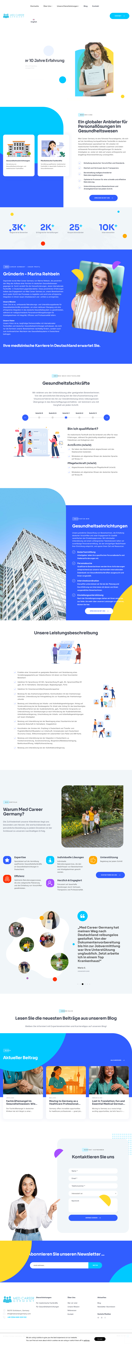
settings (87, 1340)
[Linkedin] (101, 1317)
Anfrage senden (91, 1218)
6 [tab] (89, 984)
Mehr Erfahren (34, 77)
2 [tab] (80, 984)
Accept (99, 1339)
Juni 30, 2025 (10, 1097)
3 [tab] (82, 984)
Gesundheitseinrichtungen (18, 161)
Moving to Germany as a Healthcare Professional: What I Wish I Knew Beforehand (64, 1105)
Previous (25, 418)
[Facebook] (98, 1317)
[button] (119, 16)
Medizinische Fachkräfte (51, 161)
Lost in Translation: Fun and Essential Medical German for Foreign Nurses (108, 1104)
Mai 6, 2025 (52, 1097)
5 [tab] (87, 984)
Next (107, 418)
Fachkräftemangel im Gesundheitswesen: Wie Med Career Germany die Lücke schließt (21, 1105)
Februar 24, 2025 (97, 1097)
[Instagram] (105, 1317)
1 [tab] (77, 984)
